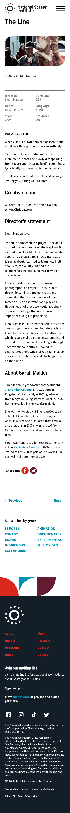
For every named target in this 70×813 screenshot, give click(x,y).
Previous (15, 500)
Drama (10, 539)
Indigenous (15, 545)
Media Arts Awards (26, 447)
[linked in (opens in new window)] (21, 714)
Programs (12, 648)
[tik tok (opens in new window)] (33, 714)
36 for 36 (12, 528)
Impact (10, 640)
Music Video (47, 545)
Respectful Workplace (42, 788)
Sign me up (12, 688)
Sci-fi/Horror (16, 551)
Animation (46, 528)
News (9, 655)
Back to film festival (23, 76)
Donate (42, 655)
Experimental (49, 539)
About (9, 633)
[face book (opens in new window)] (8, 714)
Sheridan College (20, 389)
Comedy (11, 534)
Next (57, 500)
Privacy (24, 788)
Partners (43, 640)
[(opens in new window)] (35, 51)
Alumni (42, 633)
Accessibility (11, 788)
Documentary (14, 110)
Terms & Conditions (28, 796)
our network (21, 697)
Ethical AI (10, 796)
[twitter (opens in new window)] (46, 714)
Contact (43, 648)
